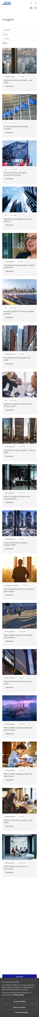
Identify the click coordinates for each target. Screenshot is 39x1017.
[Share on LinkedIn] (31, 8)
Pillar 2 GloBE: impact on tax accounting (15, 867)
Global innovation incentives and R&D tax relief (17, 404)
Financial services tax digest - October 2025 (16, 543)
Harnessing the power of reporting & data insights (19, 589)
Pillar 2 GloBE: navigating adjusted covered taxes (18, 728)
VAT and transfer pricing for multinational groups (15, 173)
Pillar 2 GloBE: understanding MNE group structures (18, 959)
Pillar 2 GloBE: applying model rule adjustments (18, 774)
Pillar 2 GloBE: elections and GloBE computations (18, 636)
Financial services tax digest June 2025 (18, 682)
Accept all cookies (19, 1001)
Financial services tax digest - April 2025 (18, 821)
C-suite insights (9, 262)
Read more (9, 86)
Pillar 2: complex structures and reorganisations (17, 497)
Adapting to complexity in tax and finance (18, 219)
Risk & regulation (10, 493)
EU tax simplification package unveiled (16, 127)
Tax (6, 123)
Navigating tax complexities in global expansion (19, 266)
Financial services (10, 76)
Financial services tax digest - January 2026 (19, 451)
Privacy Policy (19, 995)
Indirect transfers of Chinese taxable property (19, 312)
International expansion (12, 585)
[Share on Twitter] (35, 8)
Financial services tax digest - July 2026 (18, 81)
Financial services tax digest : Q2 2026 (17, 358)
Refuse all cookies (19, 1007)
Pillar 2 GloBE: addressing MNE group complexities (19, 913)
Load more (19, 976)
